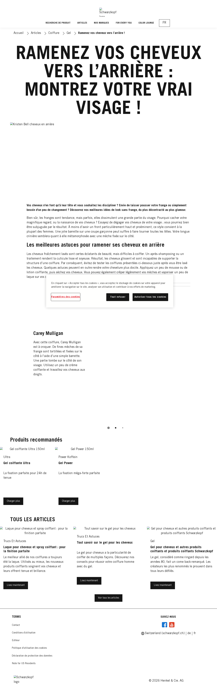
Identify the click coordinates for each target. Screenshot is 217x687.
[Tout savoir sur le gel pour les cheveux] (108, 560)
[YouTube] (171, 625)
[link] (189, 633)
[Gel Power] (81, 478)
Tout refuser (117, 297)
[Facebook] (164, 625)
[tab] (108, 428)
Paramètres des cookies (65, 297)
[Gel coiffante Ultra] (26, 478)
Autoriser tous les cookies (150, 297)
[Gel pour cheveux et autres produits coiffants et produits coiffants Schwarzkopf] (182, 560)
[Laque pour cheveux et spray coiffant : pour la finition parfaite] (35, 560)
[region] (109, 291)
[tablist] (108, 428)
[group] (109, 358)
